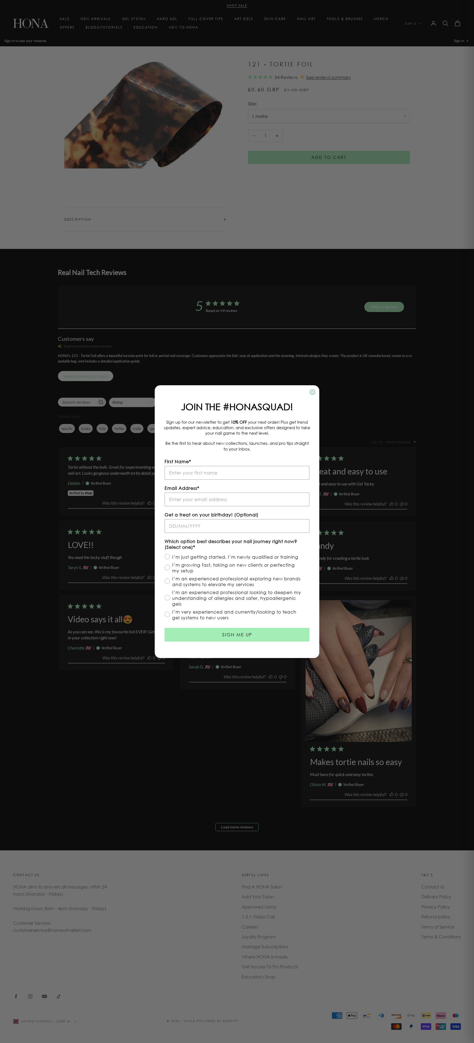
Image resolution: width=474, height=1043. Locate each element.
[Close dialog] (312, 392)
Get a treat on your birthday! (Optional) (212, 515)
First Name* (178, 461)
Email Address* (182, 488)
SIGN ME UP (237, 634)
